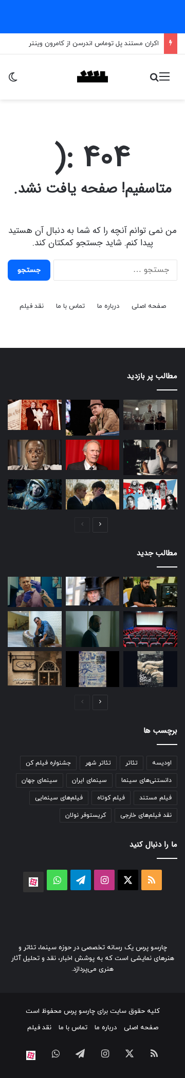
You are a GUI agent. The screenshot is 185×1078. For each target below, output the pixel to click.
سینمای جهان (40, 780)
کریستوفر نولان (85, 815)
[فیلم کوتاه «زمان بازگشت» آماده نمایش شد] (93, 628)
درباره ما (108, 306)
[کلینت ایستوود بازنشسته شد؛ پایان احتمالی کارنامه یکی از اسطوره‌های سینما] (93, 455)
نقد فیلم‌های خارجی (146, 815)
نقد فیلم (32, 306)
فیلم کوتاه (111, 798)
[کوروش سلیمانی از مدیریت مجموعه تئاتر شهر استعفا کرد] (35, 629)
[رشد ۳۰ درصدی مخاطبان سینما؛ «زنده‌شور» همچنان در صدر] (150, 629)
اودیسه (162, 763)
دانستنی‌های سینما (146, 780)
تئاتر (131, 763)
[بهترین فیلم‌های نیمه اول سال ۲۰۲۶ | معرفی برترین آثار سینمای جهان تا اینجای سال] (150, 494)
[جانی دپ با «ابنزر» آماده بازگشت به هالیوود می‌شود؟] (93, 591)
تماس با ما (70, 306)
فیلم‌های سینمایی (59, 798)
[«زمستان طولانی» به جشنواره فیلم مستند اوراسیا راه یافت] (150, 669)
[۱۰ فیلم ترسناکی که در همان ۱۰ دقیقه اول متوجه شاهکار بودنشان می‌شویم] (35, 455)
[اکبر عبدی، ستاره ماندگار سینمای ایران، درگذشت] (93, 418)
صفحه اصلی (149, 306)
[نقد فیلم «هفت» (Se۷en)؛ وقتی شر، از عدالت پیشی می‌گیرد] (150, 415)
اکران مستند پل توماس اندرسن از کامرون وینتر (94, 43)
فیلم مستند (155, 798)
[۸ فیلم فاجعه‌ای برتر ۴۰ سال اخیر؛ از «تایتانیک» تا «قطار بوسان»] (35, 494)
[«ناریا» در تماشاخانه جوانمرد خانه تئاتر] (93, 669)
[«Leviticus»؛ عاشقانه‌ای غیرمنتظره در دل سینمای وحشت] (93, 494)
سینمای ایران (89, 780)
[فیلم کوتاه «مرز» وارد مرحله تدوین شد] (150, 592)
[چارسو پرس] (92, 77)
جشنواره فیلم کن (48, 763)
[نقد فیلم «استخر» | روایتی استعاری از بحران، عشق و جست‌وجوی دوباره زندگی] (150, 458)
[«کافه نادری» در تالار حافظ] (35, 668)
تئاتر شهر (98, 763)
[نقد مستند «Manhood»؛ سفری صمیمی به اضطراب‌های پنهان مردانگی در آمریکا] (35, 592)
